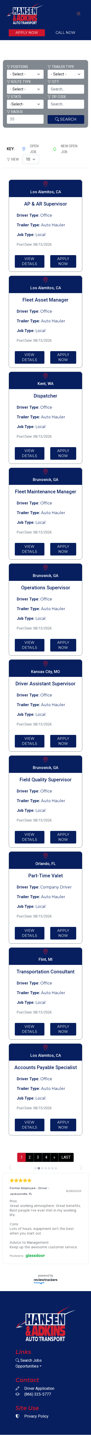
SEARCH (67, 119)
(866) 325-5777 (37, 1394)
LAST (66, 1157)
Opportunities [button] (27, 1366)
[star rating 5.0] (45, 1180)
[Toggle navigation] (78, 13)
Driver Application (38, 1388)
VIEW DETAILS (29, 261)
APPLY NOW (27, 32)
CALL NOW (65, 32)
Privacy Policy (36, 1416)
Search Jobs (30, 1360)
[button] (10, 1168)
